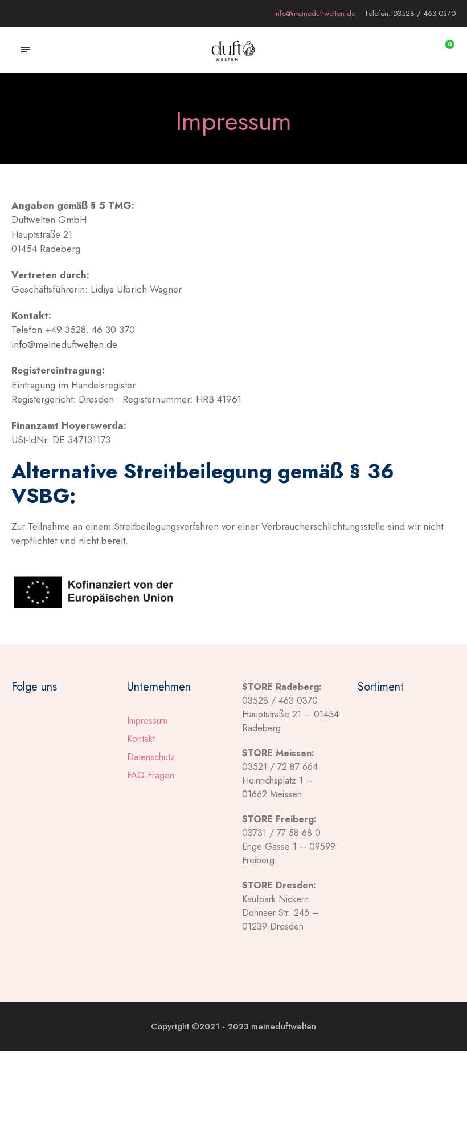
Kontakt (141, 738)
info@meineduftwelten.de (64, 344)
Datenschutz (151, 757)
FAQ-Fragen (150, 775)
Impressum (147, 720)
